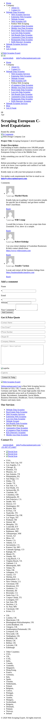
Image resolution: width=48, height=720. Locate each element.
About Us (15, 8)
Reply (8, 209)
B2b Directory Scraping (15, 432)
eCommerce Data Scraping (22, 26)
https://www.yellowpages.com (18, 250)
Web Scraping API (18, 21)
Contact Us (15, 10)
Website (4, 303)
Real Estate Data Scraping (21, 30)
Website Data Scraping (15, 12)
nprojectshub (8, 58)
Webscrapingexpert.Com (11, 386)
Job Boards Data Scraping (21, 35)
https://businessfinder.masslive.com (20, 272)
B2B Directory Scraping (21, 42)
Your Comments (8, 310)
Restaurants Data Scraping (22, 40)
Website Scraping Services (17, 44)
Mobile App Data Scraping (22, 28)
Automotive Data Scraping (22, 37)
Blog (8, 46)
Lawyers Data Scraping (20, 33)
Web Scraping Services (20, 14)
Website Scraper (17, 19)
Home (8, 3)
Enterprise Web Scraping (21, 17)
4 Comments (8, 134)
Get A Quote (11, 49)
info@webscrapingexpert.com (28, 58)
